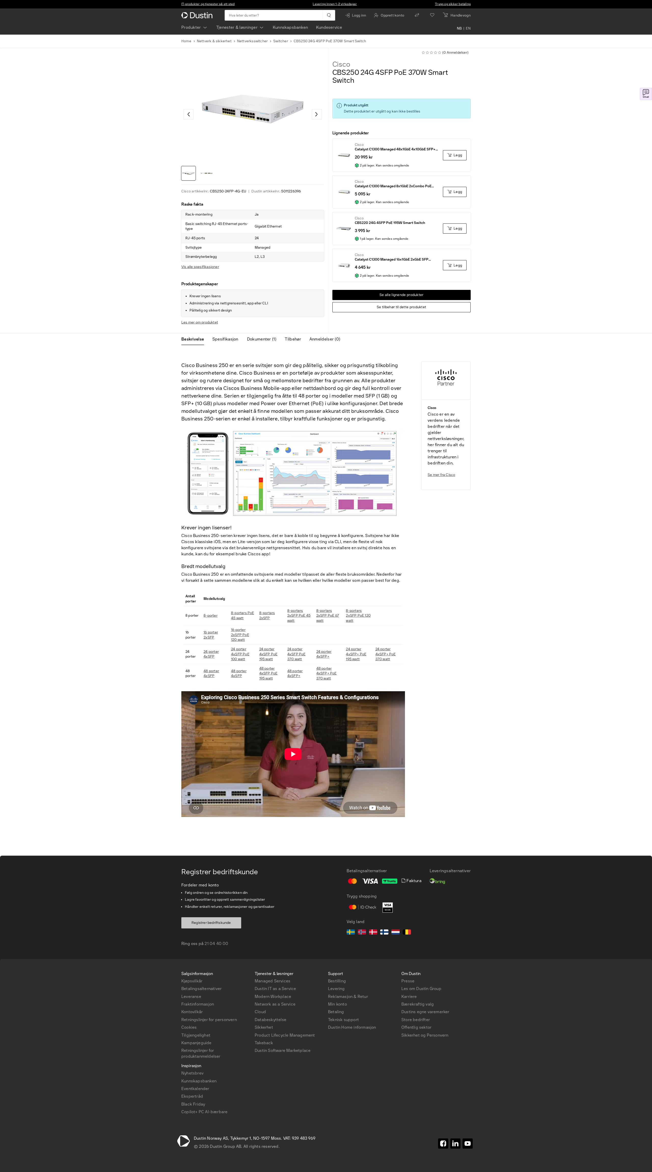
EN (468, 28)
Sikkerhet (264, 1027)
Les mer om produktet (199, 322)
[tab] (194, 339)
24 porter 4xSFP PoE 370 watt (296, 654)
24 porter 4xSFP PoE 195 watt (268, 654)
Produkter (191, 27)
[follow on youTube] (468, 1143)
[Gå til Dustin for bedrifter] (197, 15)
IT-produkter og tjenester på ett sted (208, 4)
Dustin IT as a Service (275, 988)
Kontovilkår (192, 1011)
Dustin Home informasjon (352, 1027)
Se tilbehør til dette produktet (401, 307)
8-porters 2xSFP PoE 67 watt (327, 616)
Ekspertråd (192, 1096)
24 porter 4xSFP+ (324, 654)
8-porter (210, 615)
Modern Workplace (273, 996)
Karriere (409, 996)
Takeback (264, 1042)
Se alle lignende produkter (401, 295)
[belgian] (407, 933)
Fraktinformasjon (197, 1004)
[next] (317, 114)
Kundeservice (329, 27)
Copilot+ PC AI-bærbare (204, 1111)
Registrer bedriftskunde (211, 923)
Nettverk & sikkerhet (214, 41)
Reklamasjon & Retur (348, 996)
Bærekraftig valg (417, 1004)
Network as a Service (275, 1004)
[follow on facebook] (443, 1143)
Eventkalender (195, 1088)
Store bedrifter (415, 1019)
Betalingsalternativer (201, 988)
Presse (407, 981)
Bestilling (337, 981)
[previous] (188, 114)
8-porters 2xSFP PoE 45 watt (298, 616)
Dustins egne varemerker (425, 1011)
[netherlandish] (395, 933)
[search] (328, 15)
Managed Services (272, 981)
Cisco (341, 64)
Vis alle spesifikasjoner (200, 267)
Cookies (189, 1027)
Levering (336, 988)
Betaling (336, 1011)
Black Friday (193, 1104)
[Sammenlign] (417, 15)
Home (186, 41)
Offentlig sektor (416, 1027)
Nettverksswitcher (252, 41)
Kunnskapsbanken (290, 27)
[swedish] (351, 933)
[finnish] (384, 933)
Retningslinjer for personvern (209, 1019)
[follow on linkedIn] (455, 1143)
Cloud (260, 1011)
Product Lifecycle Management (285, 1035)
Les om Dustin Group (421, 988)
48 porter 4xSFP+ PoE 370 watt (326, 673)
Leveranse (191, 996)
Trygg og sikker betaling (453, 4)
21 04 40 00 (216, 943)
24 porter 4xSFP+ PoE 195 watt (356, 654)
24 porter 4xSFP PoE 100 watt (240, 654)
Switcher (280, 41)
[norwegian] (362, 933)
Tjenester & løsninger (236, 27)
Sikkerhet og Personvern (425, 1035)
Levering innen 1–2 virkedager (335, 4)
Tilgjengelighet (195, 1035)
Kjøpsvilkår (191, 981)
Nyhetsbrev (192, 1073)
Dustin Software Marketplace (282, 1050)
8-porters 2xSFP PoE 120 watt (358, 616)
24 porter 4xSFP (211, 654)
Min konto (337, 1004)
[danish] (373, 933)
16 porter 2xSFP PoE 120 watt (240, 635)
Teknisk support (343, 1019)
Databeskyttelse (270, 1019)
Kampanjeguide (196, 1042)
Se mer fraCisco (441, 475)
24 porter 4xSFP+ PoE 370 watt (385, 654)
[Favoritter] (432, 15)
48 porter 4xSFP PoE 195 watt (268, 673)
